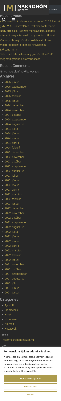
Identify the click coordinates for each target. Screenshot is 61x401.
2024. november (14, 110)
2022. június (12, 236)
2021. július (12, 283)
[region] (30, 374)
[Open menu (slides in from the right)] (13, 19)
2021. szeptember (16, 273)
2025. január (12, 100)
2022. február (13, 255)
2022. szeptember (16, 222)
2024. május (12, 138)
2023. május (12, 185)
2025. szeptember (16, 86)
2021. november (14, 264)
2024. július (12, 128)
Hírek (8, 314)
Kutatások (10, 328)
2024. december (14, 105)
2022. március (13, 250)
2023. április (12, 189)
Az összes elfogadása (30, 378)
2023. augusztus (14, 170)
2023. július (12, 175)
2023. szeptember (16, 166)
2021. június (12, 287)
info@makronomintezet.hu (18, 339)
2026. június (12, 82)
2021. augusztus (14, 278)
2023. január (12, 203)
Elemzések (11, 309)
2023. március (13, 194)
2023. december (14, 152)
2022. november (14, 213)
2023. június (12, 180)
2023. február (13, 198)
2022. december (14, 208)
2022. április (12, 245)
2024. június (12, 133)
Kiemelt (9, 323)
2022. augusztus (14, 227)
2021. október (13, 269)
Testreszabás (30, 386)
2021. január (12, 292)
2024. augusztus (14, 124)
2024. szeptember (16, 119)
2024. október (13, 114)
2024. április (12, 142)
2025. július (12, 91)
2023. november (14, 156)
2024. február (13, 147)
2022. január (12, 259)
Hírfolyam (11, 319)
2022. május (12, 241)
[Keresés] (4, 19)
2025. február (13, 96)
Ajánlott (9, 305)
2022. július (12, 231)
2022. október (13, 217)
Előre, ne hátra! (8, 49)
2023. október (13, 161)
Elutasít (30, 394)
